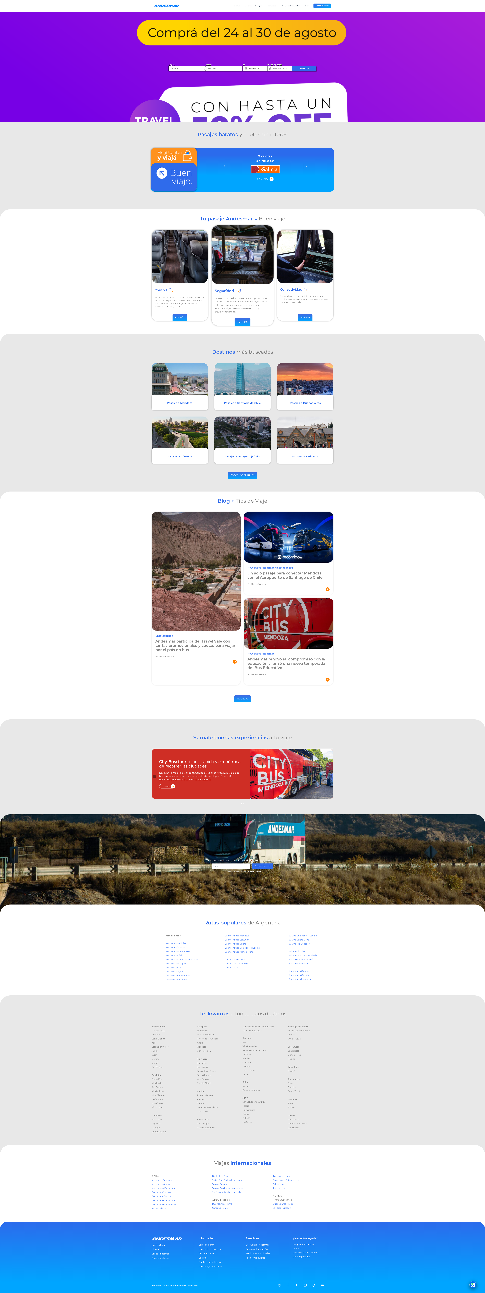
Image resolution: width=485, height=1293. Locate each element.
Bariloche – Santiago (162, 1192)
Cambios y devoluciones (211, 1262)
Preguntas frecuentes (304, 1244)
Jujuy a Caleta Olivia (299, 940)
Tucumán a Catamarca (300, 971)
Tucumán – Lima (281, 1176)
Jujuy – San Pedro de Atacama (228, 1188)
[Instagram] (279, 1285)
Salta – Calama (159, 1208)
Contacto (297, 1248)
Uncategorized (164, 635)
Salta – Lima (279, 1184)
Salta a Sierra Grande (299, 963)
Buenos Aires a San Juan (237, 940)
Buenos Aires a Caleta (235, 944)
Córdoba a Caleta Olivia (236, 963)
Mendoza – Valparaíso (162, 1184)
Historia (155, 1249)
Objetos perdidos (301, 1257)
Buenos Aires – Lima (222, 1204)
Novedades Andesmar (260, 567)
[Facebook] (288, 1285)
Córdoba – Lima (220, 1208)
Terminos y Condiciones (210, 1266)
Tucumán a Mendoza (300, 979)
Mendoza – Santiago (162, 1180)
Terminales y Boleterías (210, 1249)
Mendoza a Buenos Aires (177, 951)
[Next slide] (306, 166)
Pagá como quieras (255, 1258)
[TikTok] (313, 1285)
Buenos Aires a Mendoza (237, 936)
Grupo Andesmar (160, 1254)
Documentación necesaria (306, 1252)
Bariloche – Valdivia (161, 1196)
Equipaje (203, 1258)
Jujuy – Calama (220, 1184)
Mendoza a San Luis (175, 947)
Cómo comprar (206, 1245)
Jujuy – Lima (279, 1188)
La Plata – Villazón (282, 1208)
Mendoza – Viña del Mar (164, 1188)
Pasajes (258, 6)
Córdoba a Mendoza (235, 959)
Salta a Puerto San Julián (301, 959)
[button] (322, 6)
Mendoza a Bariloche (176, 979)
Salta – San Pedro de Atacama (227, 1180)
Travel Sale (237, 6)
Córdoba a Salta (232, 967)
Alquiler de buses (160, 1258)
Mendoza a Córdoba (175, 943)
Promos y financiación (257, 1249)
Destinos (248, 6)
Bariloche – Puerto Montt (164, 1200)
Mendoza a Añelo (174, 955)
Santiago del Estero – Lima (286, 1180)
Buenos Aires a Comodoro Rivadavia (242, 948)
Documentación (207, 1253)
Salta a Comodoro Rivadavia (303, 955)
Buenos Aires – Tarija (283, 1204)
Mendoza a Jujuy (174, 971)
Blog (307, 6)
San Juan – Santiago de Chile (226, 1192)
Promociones (272, 6)
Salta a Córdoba (297, 951)
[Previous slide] (224, 166)
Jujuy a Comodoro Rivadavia (303, 936)
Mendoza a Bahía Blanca (177, 975)
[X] (296, 1285)
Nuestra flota (158, 1245)
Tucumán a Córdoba (299, 975)
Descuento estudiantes (257, 1245)
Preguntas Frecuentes (291, 6)
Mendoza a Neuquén (176, 963)
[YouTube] (305, 1285)
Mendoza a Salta (173, 967)
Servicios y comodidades (258, 1253)
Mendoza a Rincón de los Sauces (181, 959)
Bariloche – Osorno (222, 1176)
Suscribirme (262, 866)
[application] (263, 6)
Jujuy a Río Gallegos (299, 944)
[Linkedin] (322, 1285)
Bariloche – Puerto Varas (164, 1204)
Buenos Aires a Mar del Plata (239, 952)
